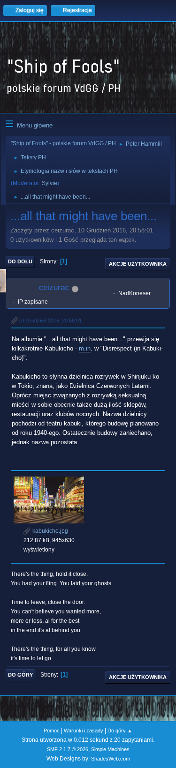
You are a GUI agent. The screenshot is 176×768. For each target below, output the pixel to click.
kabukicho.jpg (49, 531)
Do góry (20, 675)
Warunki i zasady (83, 730)
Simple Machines (110, 749)
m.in (85, 348)
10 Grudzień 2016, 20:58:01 (50, 320)
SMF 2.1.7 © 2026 (67, 749)
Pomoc (52, 730)
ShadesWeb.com (110, 758)
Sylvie (49, 183)
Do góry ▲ (119, 730)
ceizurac (54, 287)
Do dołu (20, 261)
